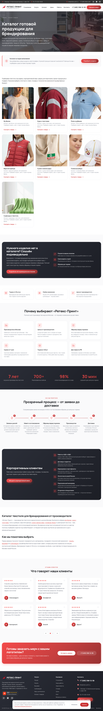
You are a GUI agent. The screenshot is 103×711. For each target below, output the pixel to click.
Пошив (36, 680)
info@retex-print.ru (73, 1)
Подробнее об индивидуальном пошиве (22, 272)
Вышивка (36, 686)
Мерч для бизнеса (39, 691)
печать (71, 541)
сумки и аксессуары (38, 523)
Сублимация (37, 688)
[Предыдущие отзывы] (46, 633)
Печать (36, 683)
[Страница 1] (50, 633)
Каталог (44, 7)
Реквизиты (91, 708)
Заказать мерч (94, 7)
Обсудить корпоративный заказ (19, 481)
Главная (4, 17)
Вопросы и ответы (61, 697)
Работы (59, 7)
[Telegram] (93, 1)
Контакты (67, 7)
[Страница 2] (53, 633)
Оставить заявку (66, 653)
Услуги (36, 7)
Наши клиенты (60, 686)
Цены (52, 7)
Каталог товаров (39, 694)
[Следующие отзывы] (57, 633)
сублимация (15, 543)
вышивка (5, 543)
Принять (84, 704)
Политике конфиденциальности (23, 706)
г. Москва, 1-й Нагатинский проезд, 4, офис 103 (16, 1)
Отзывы (58, 688)
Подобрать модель (90, 61)
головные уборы (50, 523)
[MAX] (100, 1)
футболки (68, 520)
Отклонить (74, 704)
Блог (57, 694)
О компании (27, 7)
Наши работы (59, 683)
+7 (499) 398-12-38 (85, 1)
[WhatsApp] (96, 1)
